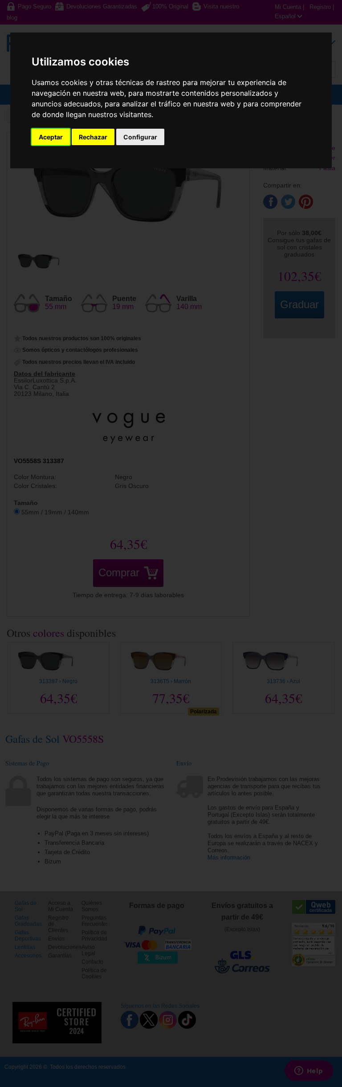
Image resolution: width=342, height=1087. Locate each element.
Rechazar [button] (93, 137)
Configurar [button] (140, 137)
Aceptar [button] (51, 137)
